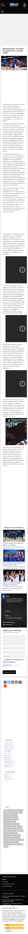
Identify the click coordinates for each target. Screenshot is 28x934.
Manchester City (7, 821)
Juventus (13, 826)
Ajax (14, 844)
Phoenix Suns (6, 842)
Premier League (10, 810)
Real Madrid (6, 814)
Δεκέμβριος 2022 (8, 766)
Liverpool (13, 821)
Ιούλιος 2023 (7, 751)
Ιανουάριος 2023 (8, 764)
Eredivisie (6, 846)
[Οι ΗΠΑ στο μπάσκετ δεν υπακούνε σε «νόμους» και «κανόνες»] (14, 536)
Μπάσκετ (7, 615)
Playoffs (5, 812)
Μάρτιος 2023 (7, 759)
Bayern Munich (16, 823)
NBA (21, 618)
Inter (12, 842)
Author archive (7, 605)
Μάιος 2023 (7, 755)
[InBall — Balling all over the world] (14, 4)
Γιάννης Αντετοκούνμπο (8, 837)
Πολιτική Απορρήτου (7, 886)
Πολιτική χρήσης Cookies (8, 884)
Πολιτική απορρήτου (9, 662)
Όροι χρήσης (5, 881)
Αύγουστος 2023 (8, 749)
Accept (7, 925)
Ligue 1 (9, 828)
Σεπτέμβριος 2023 (8, 747)
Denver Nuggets (8, 618)
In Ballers (4, 879)
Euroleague (19, 826)
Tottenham (19, 828)
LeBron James (12, 839)
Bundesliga (11, 812)
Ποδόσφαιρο (7, 779)
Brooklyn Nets (16, 837)
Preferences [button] (20, 921)
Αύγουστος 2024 (8, 742)
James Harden (19, 844)
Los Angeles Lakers (7, 823)
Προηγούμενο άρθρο (9, 622)
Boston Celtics (15, 819)
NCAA (5, 828)
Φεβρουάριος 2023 (8, 761)
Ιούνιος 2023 (7, 753)
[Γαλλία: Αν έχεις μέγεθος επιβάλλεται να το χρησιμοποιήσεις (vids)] (14, 556)
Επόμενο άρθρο (8, 624)
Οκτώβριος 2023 (8, 745)
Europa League (17, 835)
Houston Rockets (7, 826)
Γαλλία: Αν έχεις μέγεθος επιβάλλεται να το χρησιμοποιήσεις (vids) (12, 900)
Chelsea (14, 828)
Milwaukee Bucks (13, 814)
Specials (6, 774)
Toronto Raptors (6, 835)
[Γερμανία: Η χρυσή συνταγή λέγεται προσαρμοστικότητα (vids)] (14, 576)
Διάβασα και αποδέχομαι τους (13, 661)
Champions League (18, 810)
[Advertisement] (14, 30)
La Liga (20, 812)
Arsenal (15, 830)
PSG (12, 835)
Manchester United (7, 819)
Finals (5, 830)
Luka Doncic (6, 832)
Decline (7, 927)
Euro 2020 (6, 839)
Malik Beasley (16, 618)
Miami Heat (21, 830)
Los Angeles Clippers (8, 844)
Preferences (8, 930)
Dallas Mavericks (14, 832)
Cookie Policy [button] (12, 919)
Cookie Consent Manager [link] (7, 907)
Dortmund (10, 830)
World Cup (16, 842)
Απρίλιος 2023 (7, 757)
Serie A (16, 812)
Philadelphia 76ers (20, 839)
